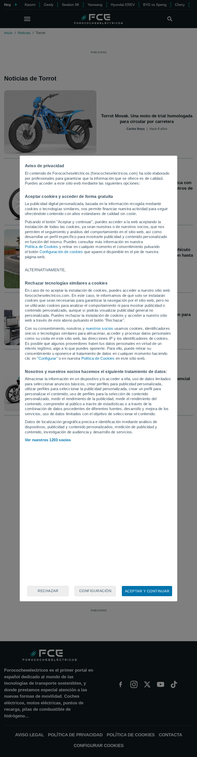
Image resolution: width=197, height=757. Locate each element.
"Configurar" (47, 358)
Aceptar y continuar (147, 591)
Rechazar (48, 591)
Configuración (95, 591)
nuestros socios (99, 328)
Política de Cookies (41, 246)
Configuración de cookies (61, 252)
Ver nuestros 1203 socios (48, 440)
